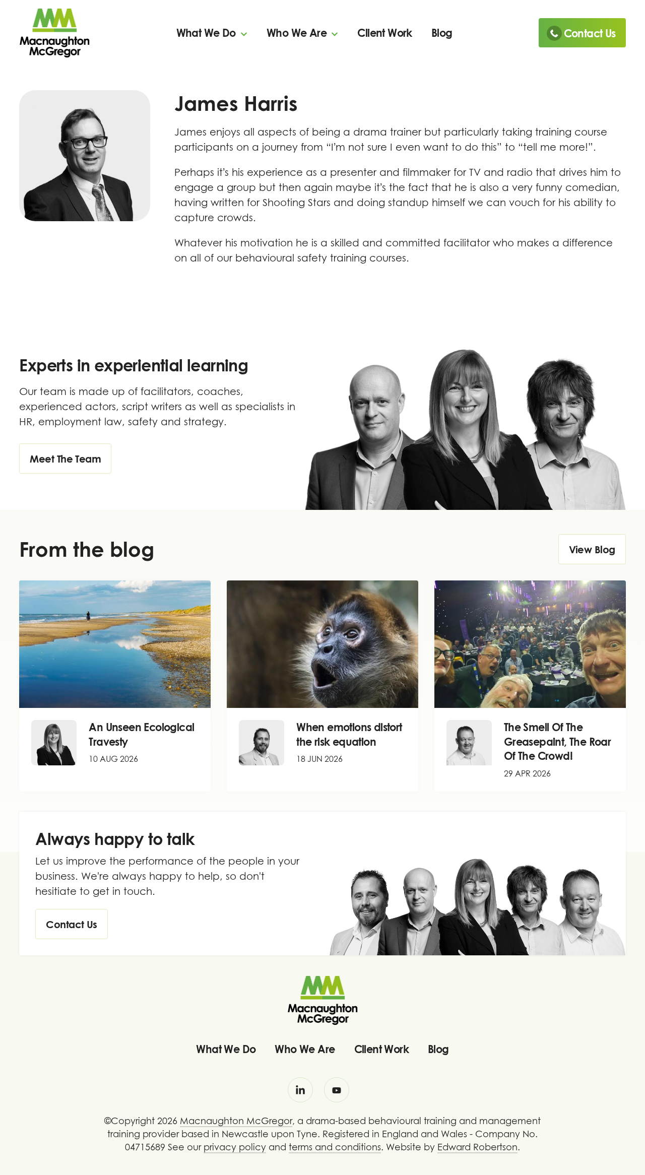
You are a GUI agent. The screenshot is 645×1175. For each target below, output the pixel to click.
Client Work (384, 32)
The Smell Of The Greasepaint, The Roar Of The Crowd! (557, 741)
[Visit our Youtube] (336, 1089)
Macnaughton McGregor (236, 1121)
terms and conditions (335, 1147)
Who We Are (298, 32)
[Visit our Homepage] (54, 32)
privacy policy (235, 1147)
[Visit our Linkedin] (300, 1089)
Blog (442, 32)
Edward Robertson (477, 1147)
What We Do (207, 32)
